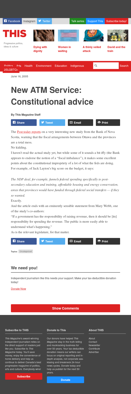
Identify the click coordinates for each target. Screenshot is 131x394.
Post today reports (29, 131)
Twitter (46, 21)
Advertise (94, 352)
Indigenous (77, 66)
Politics (8, 66)
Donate (65, 380)
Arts (18, 66)
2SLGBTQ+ (11, 70)
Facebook (14, 21)
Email (77, 123)
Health (29, 66)
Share (21, 123)
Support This (95, 21)
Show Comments (65, 308)
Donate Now (18, 289)
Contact (93, 341)
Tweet (49, 123)
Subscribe (23, 376)
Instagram (29, 21)
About (92, 338)
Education (61, 66)
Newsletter (94, 345)
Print (105, 123)
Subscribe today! (116, 21)
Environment (43, 66)
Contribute (94, 348)
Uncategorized (26, 251)
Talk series (77, 21)
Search (124, 66)
